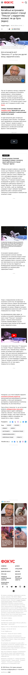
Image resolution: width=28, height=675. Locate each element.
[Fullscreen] (25, 228)
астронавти (6, 431)
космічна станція (18, 431)
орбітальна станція (8, 437)
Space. (3, 105)
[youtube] (16, 586)
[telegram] (11, 586)
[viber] (20, 586)
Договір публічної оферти (18, 578)
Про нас (3, 574)
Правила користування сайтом (6, 578)
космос (17, 425)
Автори (17, 571)
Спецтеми (18, 568)
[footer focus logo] (8, 561)
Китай (9, 425)
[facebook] (3, 586)
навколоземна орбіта (8, 434)
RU (23, 2)
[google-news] (24, 586)
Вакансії (18, 574)
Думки (17, 566)
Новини (3, 566)
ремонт (5, 428)
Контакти (21, 669)
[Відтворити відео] (14, 335)
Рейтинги (4, 568)
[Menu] (2, 2)
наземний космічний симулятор (10, 396)
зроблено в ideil (6, 672)
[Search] (26, 2)
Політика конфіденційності (9, 669)
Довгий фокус (6, 571)
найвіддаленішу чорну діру (14, 409)
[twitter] (7, 586)
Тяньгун (19, 437)
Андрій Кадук (5, 25)
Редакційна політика (5, 583)
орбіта (13, 428)
